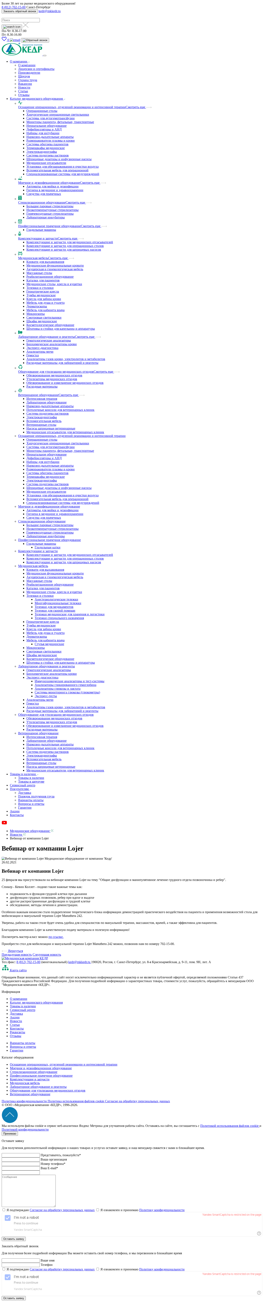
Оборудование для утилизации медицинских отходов (56, 371)
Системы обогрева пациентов (47, 144)
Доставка (24, 792)
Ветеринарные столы (41, 424)
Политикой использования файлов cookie (229, 1126)
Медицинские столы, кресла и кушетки (54, 284)
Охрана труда (27, 80)
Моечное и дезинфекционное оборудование (49, 182)
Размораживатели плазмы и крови (50, 140)
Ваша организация (54, 1159)
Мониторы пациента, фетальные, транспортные (60, 122)
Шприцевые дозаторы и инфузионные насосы (59, 159)
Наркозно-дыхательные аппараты (50, 137)
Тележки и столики (40, 288)
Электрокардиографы (41, 151)
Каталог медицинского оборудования (37, 98)
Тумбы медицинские (41, 295)
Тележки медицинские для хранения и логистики (70, 614)
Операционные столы (41, 111)
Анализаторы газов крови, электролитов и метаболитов (65, 359)
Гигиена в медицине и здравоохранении (54, 190)
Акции (15, 811)
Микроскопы (35, 314)
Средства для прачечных (43, 194)
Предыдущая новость (17, 954)
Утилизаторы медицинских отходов (51, 379)
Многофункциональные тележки (58, 603)
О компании (19, 61)
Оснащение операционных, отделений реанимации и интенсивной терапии (72, 107)
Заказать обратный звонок (19, 11)
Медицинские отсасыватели (46, 163)
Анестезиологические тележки (56, 599)
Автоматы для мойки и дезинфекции (52, 186)
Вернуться (15, 951)
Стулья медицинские (49, 644)
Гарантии (25, 807)
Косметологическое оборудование (50, 325)
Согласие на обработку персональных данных (137, 1101)
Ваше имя (47, 1260)
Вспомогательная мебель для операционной (57, 170)
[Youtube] (4, 824)
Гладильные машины (41, 229)
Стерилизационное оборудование (42, 202)
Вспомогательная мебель (43, 421)
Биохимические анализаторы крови (51, 344)
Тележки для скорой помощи (55, 610)
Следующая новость (47, 954)
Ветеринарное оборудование (38, 395)
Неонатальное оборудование (46, 125)
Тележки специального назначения (59, 618)
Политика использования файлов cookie (76, 1101)
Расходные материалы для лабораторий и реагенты (62, 362)
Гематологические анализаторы (48, 340)
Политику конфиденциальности (162, 1210)
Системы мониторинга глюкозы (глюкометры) (67, 692)
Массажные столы (39, 273)
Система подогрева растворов (47, 413)
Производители (29, 72)
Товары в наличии (23, 774)
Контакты (17, 815)
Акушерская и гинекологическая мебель (54, 269)
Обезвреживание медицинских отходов (54, 375)
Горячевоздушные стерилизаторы (50, 213)
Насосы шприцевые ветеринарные (50, 428)
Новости (24, 87)
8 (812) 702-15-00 (14, 7)
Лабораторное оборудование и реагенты (46, 336)
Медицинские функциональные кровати (55, 265)
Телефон (47, 1264)
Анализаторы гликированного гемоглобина (65, 685)
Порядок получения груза (36, 796)
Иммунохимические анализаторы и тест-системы (69, 681)
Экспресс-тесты (46, 696)
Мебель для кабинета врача (45, 310)
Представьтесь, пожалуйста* (61, 1155)
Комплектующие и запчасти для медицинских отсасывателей (69, 242)
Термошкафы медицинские (45, 148)
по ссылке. (56, 937)
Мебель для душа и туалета (45, 302)
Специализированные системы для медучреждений (62, 174)
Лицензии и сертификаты (36, 69)
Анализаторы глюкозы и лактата (57, 688)
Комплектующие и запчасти (38, 238)
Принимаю (9, 1133)
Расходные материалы (42, 386)
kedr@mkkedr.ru (50, 11)
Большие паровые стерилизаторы (49, 206)
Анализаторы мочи (39, 351)
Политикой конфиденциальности (25, 1129)
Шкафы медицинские (41, 321)
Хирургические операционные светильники (57, 114)
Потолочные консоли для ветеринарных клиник (60, 410)
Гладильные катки (47, 547)
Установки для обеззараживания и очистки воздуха (62, 166)
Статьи (23, 91)
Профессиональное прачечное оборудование (49, 226)
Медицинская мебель (33, 258)
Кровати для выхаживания (45, 261)
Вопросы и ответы (31, 804)
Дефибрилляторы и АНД (44, 129)
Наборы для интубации (42, 133)
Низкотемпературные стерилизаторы (52, 210)
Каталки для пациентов (43, 280)
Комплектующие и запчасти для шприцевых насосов (63, 249)
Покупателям (19, 789)
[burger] (44, 55)
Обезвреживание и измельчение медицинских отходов (65, 383)
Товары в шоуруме (31, 781)
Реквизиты (17, 1032)
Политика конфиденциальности (25, 1101)
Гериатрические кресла (42, 291)
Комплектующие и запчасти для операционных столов (65, 246)
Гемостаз (32, 355)
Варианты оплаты (31, 800)
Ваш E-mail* (49, 1168)
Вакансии (25, 83)
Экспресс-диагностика (42, 348)
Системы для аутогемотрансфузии (50, 118)
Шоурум (24, 76)
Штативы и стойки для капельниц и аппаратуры (60, 328)
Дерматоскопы (36, 306)
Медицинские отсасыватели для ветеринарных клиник (65, 432)
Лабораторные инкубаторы (45, 217)
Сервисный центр (22, 785)
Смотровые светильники (43, 317)
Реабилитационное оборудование (50, 276)
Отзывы (23, 95)
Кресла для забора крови (43, 299)
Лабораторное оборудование (46, 402)
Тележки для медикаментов (54, 607)
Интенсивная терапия (41, 398)
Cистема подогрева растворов (47, 155)
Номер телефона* (53, 1164)
